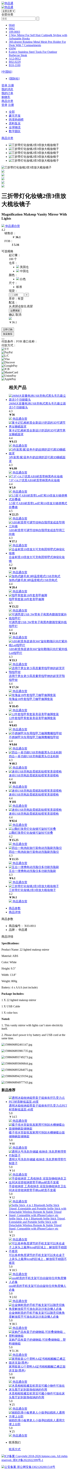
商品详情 (15, 912)
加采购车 (8, 334)
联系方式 (15, 1449)
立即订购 (8, 329)
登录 (4, 104)
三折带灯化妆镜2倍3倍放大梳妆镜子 (32, 890)
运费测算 (15, 310)
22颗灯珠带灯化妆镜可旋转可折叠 (31, 832)
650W (12, 48)
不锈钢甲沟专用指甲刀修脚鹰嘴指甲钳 (34, 737)
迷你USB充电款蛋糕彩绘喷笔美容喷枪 (34, 775)
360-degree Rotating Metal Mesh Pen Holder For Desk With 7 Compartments (37, 43)
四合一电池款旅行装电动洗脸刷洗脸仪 (34, 851)
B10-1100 (14, 65)
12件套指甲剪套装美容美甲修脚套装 (32, 718)
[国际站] (14, 78)
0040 (12, 25)
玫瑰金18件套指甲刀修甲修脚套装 (31, 699)
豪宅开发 (15, 115)
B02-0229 (15, 61)
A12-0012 (15, 58)
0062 (12, 28)
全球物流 (15, 127)
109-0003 (14, 31)
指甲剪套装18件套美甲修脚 (26, 599)
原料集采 (15, 123)
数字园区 (15, 131)
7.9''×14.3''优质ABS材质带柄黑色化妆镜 (34, 480)
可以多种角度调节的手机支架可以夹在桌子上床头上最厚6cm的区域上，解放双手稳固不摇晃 (38, 1259)
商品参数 (15, 908)
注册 (11, 104)
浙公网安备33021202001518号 (35, 1466)
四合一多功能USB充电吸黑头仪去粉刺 (34, 756)
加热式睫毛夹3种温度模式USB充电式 (33, 580)
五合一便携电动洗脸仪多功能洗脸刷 (32, 871)
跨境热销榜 (16, 119)
